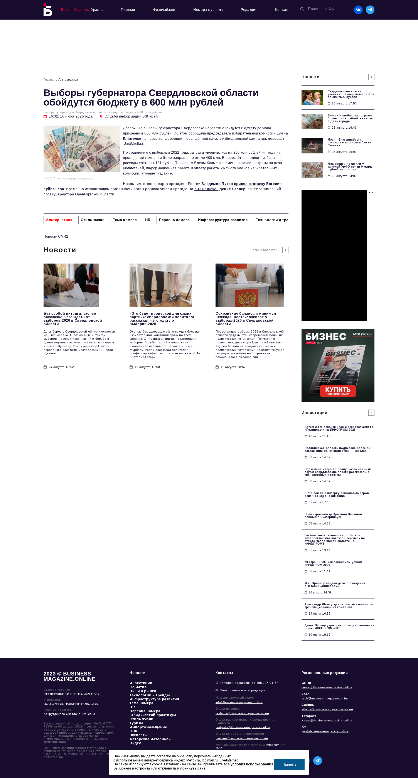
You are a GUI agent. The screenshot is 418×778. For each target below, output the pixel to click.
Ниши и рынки (143, 691)
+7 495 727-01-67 (265, 682)
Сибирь (308, 704)
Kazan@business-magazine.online (327, 720)
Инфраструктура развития (154, 699)
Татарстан (310, 716)
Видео (135, 743)
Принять (289, 764)
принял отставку (249, 184)
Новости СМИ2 (56, 236)
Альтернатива (68, 79)
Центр (306, 682)
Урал (305, 694)
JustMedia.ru (135, 144)
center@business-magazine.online (327, 687)
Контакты (283, 10)
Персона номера (145, 711)
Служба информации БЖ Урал (131, 116)
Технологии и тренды (150, 695)
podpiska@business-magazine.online (243, 727)
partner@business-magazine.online (242, 738)
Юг (304, 726)
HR (132, 707)
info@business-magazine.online (239, 702)
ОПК (133, 731)
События (138, 687)
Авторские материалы (151, 739)
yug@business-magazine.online (325, 731)
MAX (219, 747)
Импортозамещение (148, 727)
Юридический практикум (153, 715)
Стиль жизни (141, 719)
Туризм (136, 723)
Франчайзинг (164, 10)
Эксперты (139, 735)
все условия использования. (249, 764)
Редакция (249, 10)
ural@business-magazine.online (325, 698)
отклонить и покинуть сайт (181, 768)
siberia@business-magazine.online (327, 709)
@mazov (272, 744)
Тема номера (141, 703)
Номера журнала (208, 10)
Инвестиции (141, 683)
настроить (141, 768)
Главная (128, 10)
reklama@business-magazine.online (242, 713)
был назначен (206, 189)
